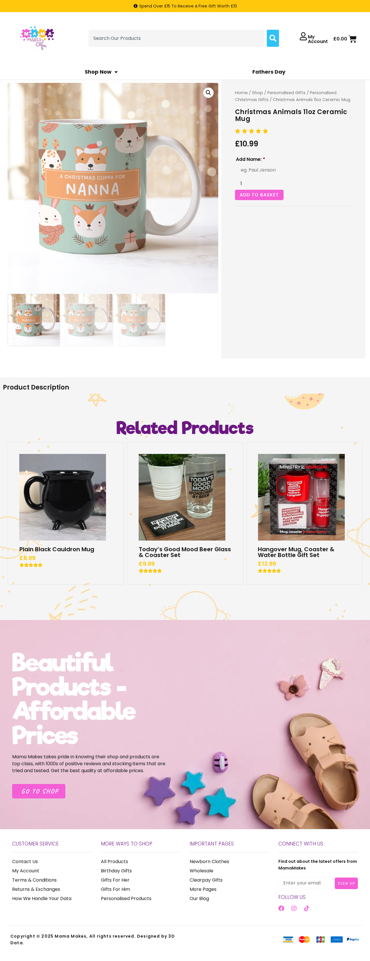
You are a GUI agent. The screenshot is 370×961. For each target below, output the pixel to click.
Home (241, 93)
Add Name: (250, 159)
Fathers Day (268, 71)
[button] (208, 92)
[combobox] (176, 38)
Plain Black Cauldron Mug (56, 549)
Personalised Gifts (286, 93)
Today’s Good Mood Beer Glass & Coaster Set (185, 552)
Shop (257, 93)
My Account (318, 39)
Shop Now (98, 71)
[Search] (273, 38)
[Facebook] (281, 908)
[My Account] (303, 36)
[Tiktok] (307, 908)
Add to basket (259, 194)
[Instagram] (294, 908)
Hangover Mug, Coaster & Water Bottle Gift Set (296, 552)
